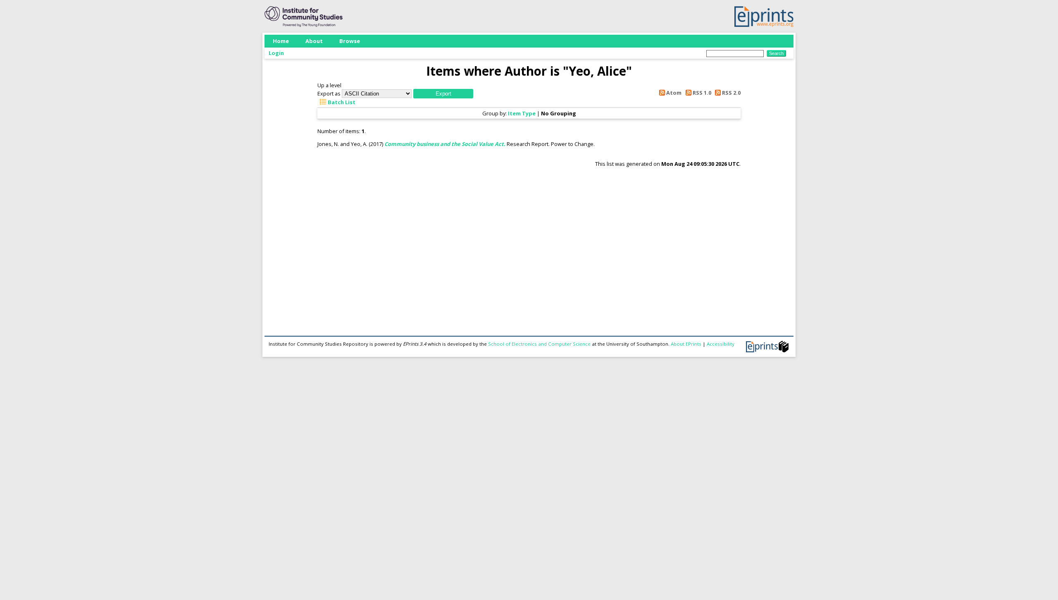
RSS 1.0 (701, 92)
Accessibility (720, 344)
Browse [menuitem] (349, 41)
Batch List (340, 102)
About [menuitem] (314, 41)
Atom (673, 92)
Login (276, 53)
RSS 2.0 (731, 92)
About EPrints (686, 344)
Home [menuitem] (281, 41)
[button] (443, 93)
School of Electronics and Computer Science (539, 344)
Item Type (522, 113)
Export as (329, 93)
